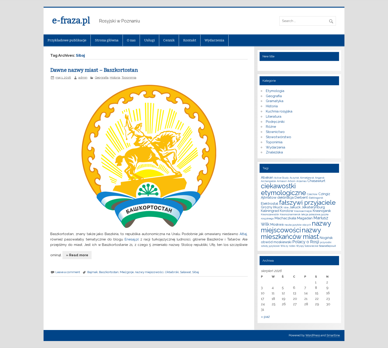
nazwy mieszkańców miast (291, 233)
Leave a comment (67, 272)
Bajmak (92, 272)
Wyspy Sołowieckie (307, 246)
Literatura (273, 117)
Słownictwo (275, 132)
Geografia (101, 77)
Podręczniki (275, 122)
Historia (115, 77)
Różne (271, 127)
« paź (265, 317)
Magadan (305, 218)
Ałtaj (243, 234)
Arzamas (301, 181)
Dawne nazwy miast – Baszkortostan (94, 70)
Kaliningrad (270, 211)
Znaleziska (274, 152)
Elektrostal (269, 204)
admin (82, 77)
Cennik (169, 40)
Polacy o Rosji (305, 241)
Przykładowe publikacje (67, 40)
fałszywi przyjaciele (307, 202)
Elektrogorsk (316, 197)
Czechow (312, 194)
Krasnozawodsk (270, 214)
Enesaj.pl (132, 239)
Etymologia (275, 91)
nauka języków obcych (297, 224)
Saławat (185, 272)
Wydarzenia (214, 40)
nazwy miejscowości (149, 272)
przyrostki (325, 242)
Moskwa (277, 224)
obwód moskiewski (276, 242)
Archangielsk (268, 181)
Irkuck (278, 207)
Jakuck (295, 207)
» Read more (77, 255)
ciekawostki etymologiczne (283, 189)
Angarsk (319, 177)
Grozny (266, 207)
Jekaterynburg (313, 207)
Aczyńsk (294, 177)
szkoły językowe (270, 246)
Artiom (291, 181)
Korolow (286, 211)
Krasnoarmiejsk (303, 211)
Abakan (267, 177)
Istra (286, 207)
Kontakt (189, 40)
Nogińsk (326, 238)
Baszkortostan (109, 272)
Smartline (333, 335)
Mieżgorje (127, 272)
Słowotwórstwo (278, 137)
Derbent (301, 197)
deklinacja (285, 197)
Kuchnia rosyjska (279, 111)
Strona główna (107, 40)
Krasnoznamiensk (290, 214)
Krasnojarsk (322, 211)
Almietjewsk (307, 177)
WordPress (312, 335)
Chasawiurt (316, 181)
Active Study (281, 177)
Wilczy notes (287, 246)
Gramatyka (274, 101)
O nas (131, 40)
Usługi (149, 40)
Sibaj (195, 272)
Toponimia (128, 77)
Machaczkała (285, 218)
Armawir (282, 181)
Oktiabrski (172, 272)
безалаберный (327, 246)
